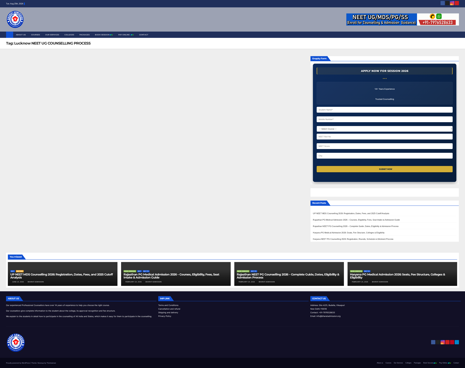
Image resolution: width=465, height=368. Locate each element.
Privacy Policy (164, 316)
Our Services (52, 35)
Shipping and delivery (168, 312)
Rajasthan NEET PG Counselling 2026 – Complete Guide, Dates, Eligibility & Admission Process (356, 226)
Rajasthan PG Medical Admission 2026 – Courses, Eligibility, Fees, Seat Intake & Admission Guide (356, 220)
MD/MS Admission (130, 271)
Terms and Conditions (168, 305)
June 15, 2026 (18, 282)
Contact (143, 35)
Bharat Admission (36, 282)
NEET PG (146, 271)
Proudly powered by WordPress (18, 363)
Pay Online (124, 35)
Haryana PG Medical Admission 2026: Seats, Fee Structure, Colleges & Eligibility (348, 233)
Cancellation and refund (169, 309)
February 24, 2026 (133, 282)
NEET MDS (20, 271)
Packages (84, 35)
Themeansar (51, 363)
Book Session (102, 35)
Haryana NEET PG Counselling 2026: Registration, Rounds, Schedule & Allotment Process (353, 239)
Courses (35, 35)
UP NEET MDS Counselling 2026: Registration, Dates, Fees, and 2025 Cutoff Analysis (351, 213)
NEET (12, 271)
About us (21, 35)
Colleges (69, 35)
